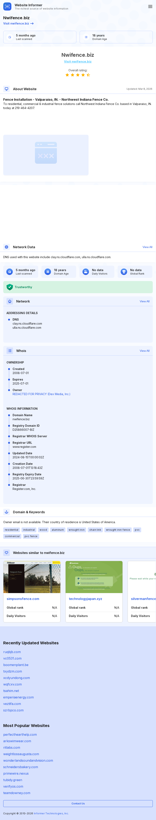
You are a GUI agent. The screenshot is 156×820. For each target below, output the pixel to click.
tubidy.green (12, 780)
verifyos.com (13, 786)
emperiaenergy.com (18, 697)
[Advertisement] (77, 122)
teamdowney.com (16, 793)
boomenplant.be (15, 665)
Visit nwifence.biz (16, 23)
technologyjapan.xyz (85, 599)
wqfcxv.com (12, 684)
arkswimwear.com (17, 741)
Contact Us (78, 803)
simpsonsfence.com (23, 599)
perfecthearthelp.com (20, 734)
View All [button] (147, 247)
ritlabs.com (11, 747)
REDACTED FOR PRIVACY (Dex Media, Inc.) (41, 394)
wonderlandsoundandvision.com (28, 760)
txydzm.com (12, 671)
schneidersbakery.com (20, 767)
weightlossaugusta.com (21, 754)
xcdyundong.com (16, 678)
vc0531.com (12, 658)
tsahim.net (11, 691)
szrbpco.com (13, 710)
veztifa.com (12, 704)
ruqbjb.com (12, 652)
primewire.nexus (16, 773)
